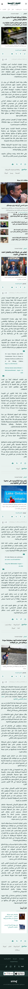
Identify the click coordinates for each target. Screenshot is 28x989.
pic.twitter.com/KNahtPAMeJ (12, 558)
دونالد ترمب (8, 623)
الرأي (9, 8)
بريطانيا (17, 948)
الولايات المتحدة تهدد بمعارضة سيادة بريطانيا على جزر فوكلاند (14, 640)
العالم (13, 8)
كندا (18, 627)
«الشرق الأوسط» (18, 49)
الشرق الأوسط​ (18, 8)
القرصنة (17, 172)
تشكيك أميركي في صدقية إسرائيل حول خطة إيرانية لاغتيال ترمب (19, 215)
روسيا (11, 172)
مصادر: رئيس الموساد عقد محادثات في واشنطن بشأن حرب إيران (19, 230)
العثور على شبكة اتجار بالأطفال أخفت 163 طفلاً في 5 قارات (14, 252)
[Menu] (26, 3)
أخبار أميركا (17, 623)
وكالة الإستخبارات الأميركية (12, 168)
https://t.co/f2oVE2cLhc (11, 362)
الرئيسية (25, 8)
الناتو (10, 945)
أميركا (6, 172)
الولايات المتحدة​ (15, 12)
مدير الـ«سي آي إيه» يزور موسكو (17, 204)
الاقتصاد (4, 8)
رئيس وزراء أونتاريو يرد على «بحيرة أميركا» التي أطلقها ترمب (15, 480)
